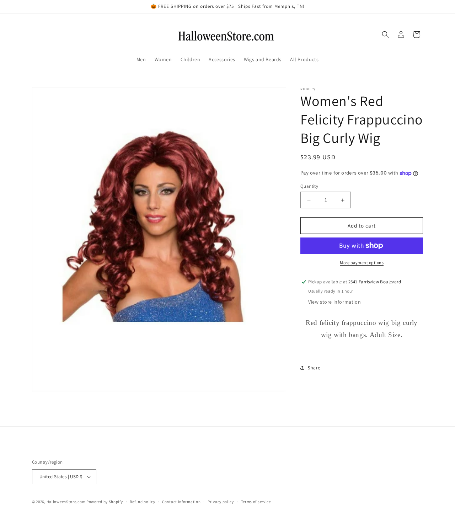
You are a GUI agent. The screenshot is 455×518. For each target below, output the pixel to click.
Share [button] (314, 367)
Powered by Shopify (104, 501)
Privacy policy (221, 501)
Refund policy (142, 501)
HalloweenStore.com (66, 501)
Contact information (181, 501)
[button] (385, 34)
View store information (334, 302)
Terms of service (256, 501)
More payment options (362, 262)
